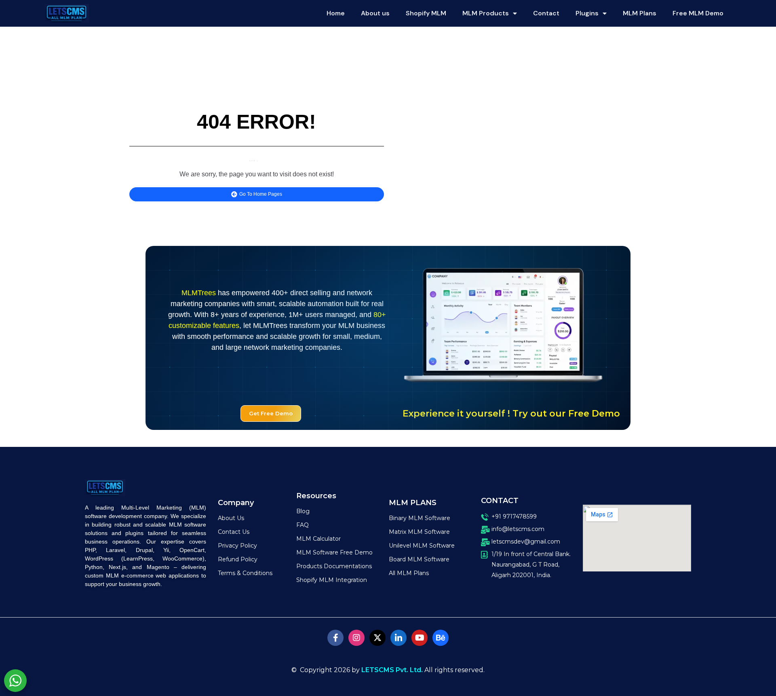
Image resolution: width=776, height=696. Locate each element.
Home (336, 13)
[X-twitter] (377, 638)
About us (375, 13)
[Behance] (440, 638)
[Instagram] (356, 638)
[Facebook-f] (335, 638)
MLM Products (485, 13)
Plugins (587, 13)
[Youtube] (419, 638)
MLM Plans (639, 13)
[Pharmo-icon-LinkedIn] (398, 638)
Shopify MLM (426, 13)
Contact (546, 13)
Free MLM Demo (698, 13)
